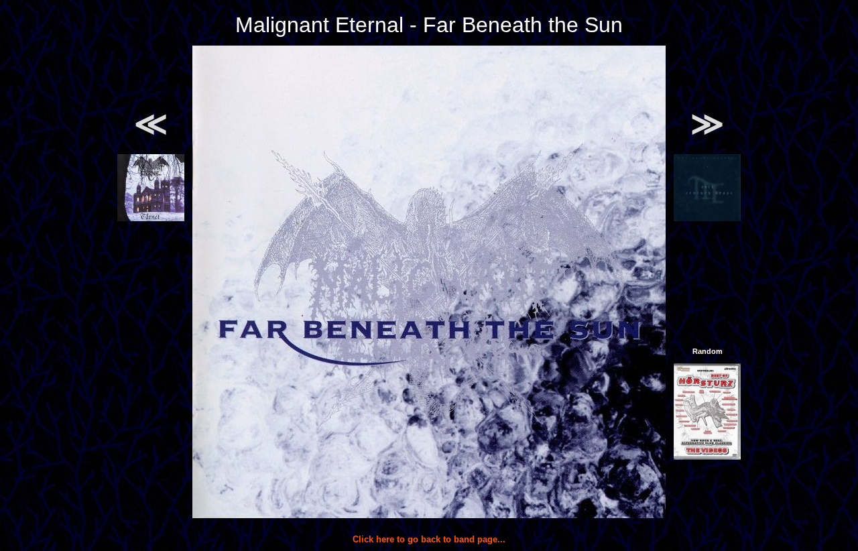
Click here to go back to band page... (429, 539)
